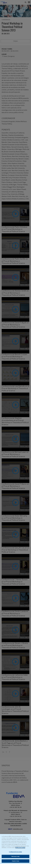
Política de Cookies (20, 847)
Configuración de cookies (15, 851)
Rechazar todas (15, 856)
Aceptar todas (15, 861)
